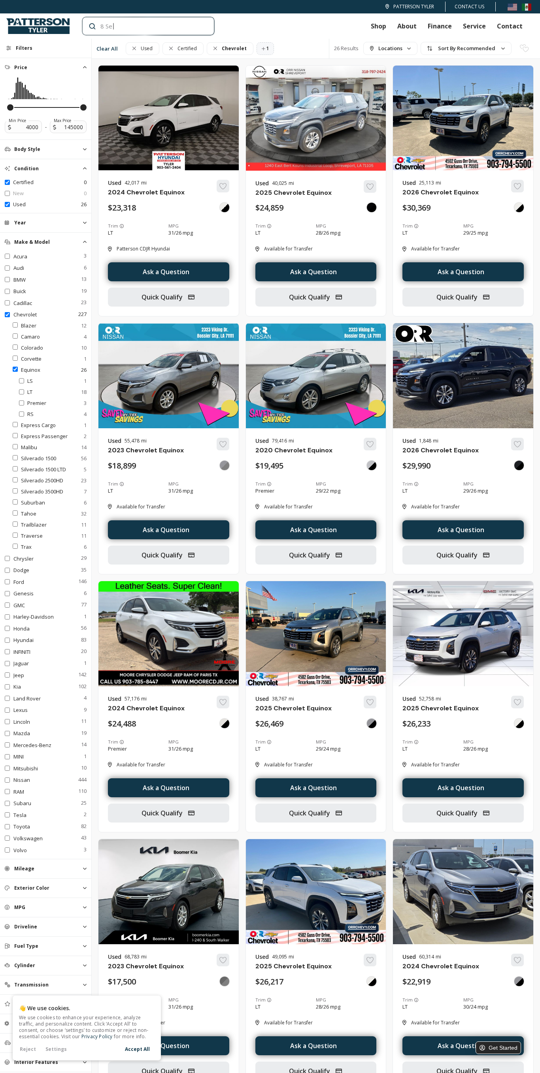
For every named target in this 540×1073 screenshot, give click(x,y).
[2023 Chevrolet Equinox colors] (224, 465)
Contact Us (469, 6)
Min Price (17, 120)
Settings (56, 1049)
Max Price (62, 120)
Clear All (107, 48)
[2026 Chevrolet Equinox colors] (519, 207)
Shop (378, 26)
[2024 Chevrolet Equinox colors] (224, 207)
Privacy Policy (97, 1036)
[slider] (10, 107)
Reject (28, 1049)
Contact (510, 26)
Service (474, 26)
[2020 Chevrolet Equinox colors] (371, 465)
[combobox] (140, 26)
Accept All (137, 1049)
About (407, 26)
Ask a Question (166, 271)
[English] (512, 6)
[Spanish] (526, 6)
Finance (440, 26)
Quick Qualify (163, 297)
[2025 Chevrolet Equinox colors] (371, 207)
